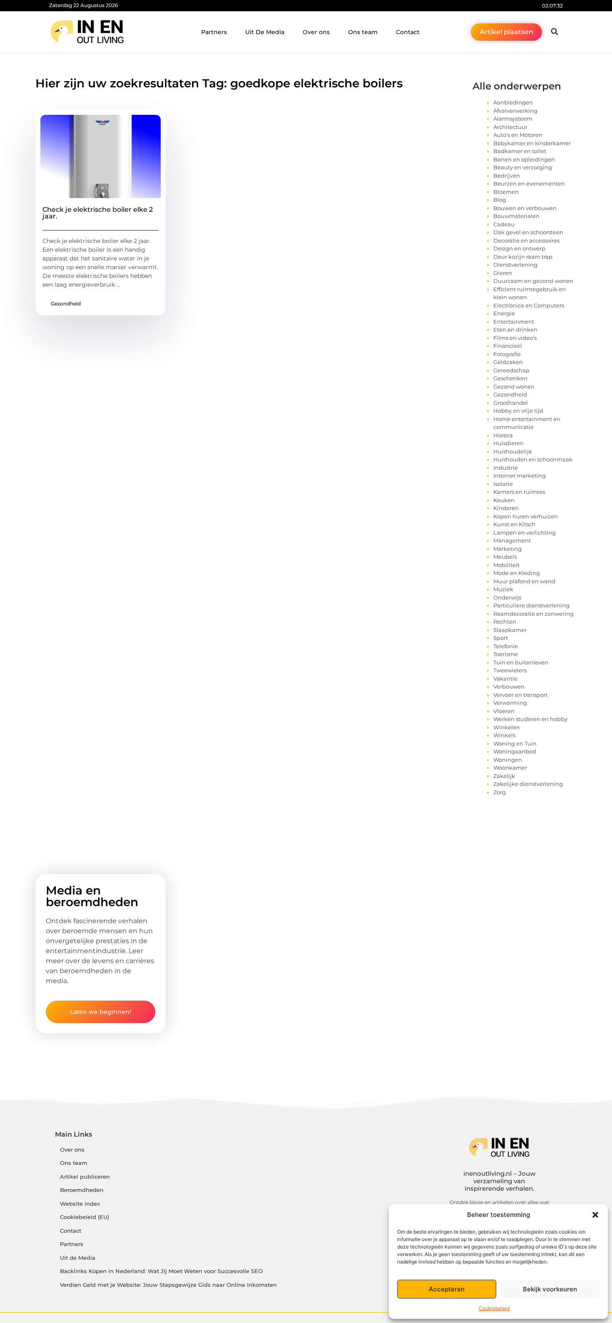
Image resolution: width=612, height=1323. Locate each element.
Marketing (507, 548)
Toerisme (505, 654)
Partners (214, 32)
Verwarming (510, 702)
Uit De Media (264, 32)
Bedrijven (506, 175)
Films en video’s (515, 337)
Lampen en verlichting (524, 532)
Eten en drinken (515, 329)
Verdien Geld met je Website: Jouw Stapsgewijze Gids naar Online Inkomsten (168, 1285)
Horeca (503, 435)
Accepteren (447, 1289)
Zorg (499, 792)
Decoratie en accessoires (526, 240)
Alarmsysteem (512, 118)
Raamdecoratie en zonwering (533, 613)
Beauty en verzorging (522, 167)
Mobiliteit (506, 565)
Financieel (507, 345)
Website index (80, 1204)
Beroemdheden (82, 1190)
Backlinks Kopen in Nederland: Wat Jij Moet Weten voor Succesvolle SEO (161, 1271)
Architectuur (510, 127)
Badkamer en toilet (519, 151)
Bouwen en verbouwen (525, 208)
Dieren (502, 273)
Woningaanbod (514, 751)
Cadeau (504, 224)
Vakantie (505, 678)
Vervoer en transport (520, 694)
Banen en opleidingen (524, 159)
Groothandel (510, 402)
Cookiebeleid (494, 1308)
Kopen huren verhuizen (525, 516)
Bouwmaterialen (516, 216)
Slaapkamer (510, 630)
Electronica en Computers (528, 305)
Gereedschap (511, 370)
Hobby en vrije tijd (518, 410)
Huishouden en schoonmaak (532, 459)
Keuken (504, 500)
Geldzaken (508, 362)
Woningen (507, 759)
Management (512, 540)
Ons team (363, 32)
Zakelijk (504, 776)
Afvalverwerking (515, 110)
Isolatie (503, 484)
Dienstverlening (515, 264)
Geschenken (510, 378)
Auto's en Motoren (517, 134)
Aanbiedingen (513, 102)
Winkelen (506, 727)
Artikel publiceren (85, 1177)
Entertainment (513, 321)
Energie (504, 313)
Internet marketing (519, 475)
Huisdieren (508, 443)
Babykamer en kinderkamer (532, 143)
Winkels (504, 735)
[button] (595, 1215)
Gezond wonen (514, 386)
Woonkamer (510, 767)
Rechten (504, 621)
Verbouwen (509, 686)
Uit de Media (77, 1258)
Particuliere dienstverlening (531, 605)
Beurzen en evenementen (529, 183)
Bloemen (506, 191)
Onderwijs (507, 597)
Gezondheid (66, 303)
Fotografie (507, 354)
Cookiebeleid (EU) (84, 1217)
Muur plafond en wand (524, 581)
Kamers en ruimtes (519, 491)
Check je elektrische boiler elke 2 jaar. (97, 213)
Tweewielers (510, 670)
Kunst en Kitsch (514, 524)
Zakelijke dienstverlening (528, 783)
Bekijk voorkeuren (550, 1289)
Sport (500, 637)
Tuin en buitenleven (520, 662)
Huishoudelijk (512, 451)
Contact (408, 32)
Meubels (505, 556)
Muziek (503, 589)
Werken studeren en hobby (530, 719)
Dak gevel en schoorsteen (528, 232)
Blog (499, 199)
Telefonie (505, 646)
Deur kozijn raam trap (522, 256)
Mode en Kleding (516, 573)
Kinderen (506, 508)
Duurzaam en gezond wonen (533, 280)
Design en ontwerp (519, 248)
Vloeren (504, 711)
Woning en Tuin (515, 743)
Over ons (316, 32)
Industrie (505, 467)
